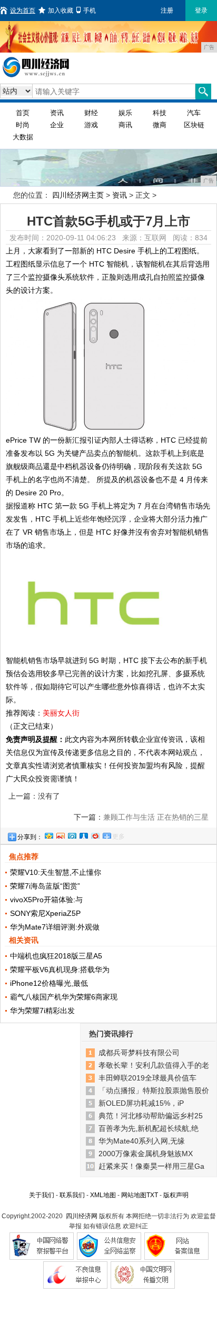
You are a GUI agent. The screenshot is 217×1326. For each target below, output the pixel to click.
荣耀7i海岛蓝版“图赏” (45, 886)
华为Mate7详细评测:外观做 (55, 927)
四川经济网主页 (78, 195)
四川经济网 (81, 1216)
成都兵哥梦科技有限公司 (139, 1052)
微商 (159, 125)
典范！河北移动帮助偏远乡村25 (150, 1115)
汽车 (194, 113)
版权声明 (176, 1195)
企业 (57, 125)
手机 (89, 10)
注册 (167, 10)
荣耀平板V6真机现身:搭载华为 (60, 969)
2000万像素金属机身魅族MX (145, 1153)
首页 (22, 113)
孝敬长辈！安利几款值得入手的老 (153, 1065)
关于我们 (41, 1195)
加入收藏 (60, 10)
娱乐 (125, 113)
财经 (91, 113)
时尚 (22, 125)
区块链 (194, 125)
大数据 (23, 137)
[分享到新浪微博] (60, 834)
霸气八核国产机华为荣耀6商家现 (63, 997)
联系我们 (72, 1195)
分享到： (30, 837)
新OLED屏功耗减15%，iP (141, 1103)
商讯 (125, 125)
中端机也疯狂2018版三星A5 (56, 956)
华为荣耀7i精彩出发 (42, 1010)
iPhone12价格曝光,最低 (49, 983)
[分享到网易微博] (95, 834)
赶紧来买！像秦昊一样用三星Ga (151, 1166)
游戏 (91, 125)
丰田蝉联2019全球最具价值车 (147, 1078)
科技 (159, 113)
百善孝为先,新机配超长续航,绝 (148, 1128)
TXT (152, 1195)
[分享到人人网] (83, 834)
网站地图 (133, 1195)
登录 (201, 10)
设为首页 (22, 10)
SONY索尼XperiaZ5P (45, 913)
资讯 (57, 113)
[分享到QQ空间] (48, 834)
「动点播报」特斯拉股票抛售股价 (153, 1090)
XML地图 (103, 1195)
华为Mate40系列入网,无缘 (141, 1141)
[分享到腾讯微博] (71, 834)
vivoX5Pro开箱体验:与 (46, 899)
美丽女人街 (61, 713)
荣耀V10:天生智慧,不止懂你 (55, 872)
